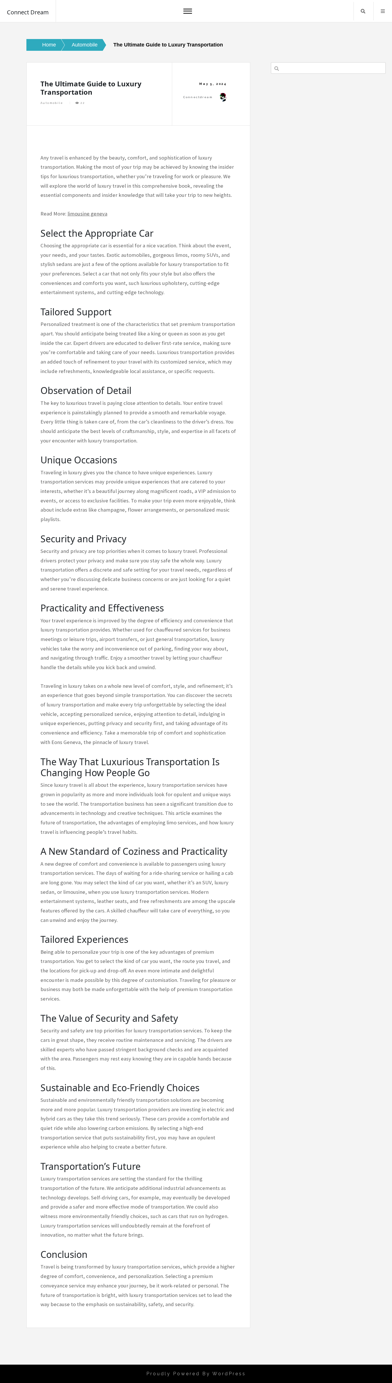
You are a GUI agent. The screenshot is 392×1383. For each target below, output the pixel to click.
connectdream (198, 97)
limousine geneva (87, 213)
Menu (383, 11)
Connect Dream (28, 12)
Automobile (51, 102)
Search (363, 11)
